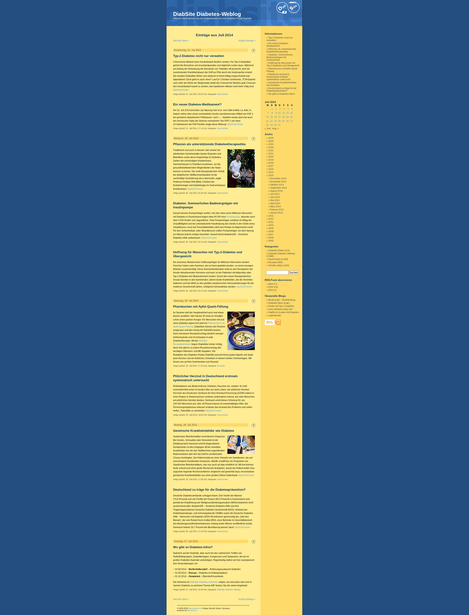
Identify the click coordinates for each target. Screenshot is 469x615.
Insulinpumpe (233, 216)
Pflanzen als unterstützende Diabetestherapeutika (209, 144)
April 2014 (275, 203)
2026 (271, 138)
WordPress (192, 610)
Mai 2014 (275, 200)
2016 (271, 169)
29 (271, 125)
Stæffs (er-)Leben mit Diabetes (283, 312)
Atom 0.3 (272, 284)
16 (275, 117)
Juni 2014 (275, 197)
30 (275, 125)
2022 (271, 150)
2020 (271, 156)
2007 (271, 234)
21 (267, 121)
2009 (271, 228)
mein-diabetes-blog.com (280, 309)
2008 (271, 231)
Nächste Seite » (181, 40)
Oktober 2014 (277, 184)
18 (283, 117)
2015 (271, 172)
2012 (271, 219)
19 (287, 117)
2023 (271, 147)
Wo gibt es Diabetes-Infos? (193, 547)
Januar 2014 (276, 212)
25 (283, 121)
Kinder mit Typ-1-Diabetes (281, 306)
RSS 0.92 (273, 287)
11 (283, 113)
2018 (271, 163)
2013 (271, 216)
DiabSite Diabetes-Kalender (204, 582)
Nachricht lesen (181, 90)
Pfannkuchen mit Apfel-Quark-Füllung (200, 306)
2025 (271, 141)
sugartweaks (274, 315)
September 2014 (278, 188)
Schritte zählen (275, 265)
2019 (271, 160)
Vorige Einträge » (247, 40)
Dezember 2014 (278, 178)
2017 (271, 166)
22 (271, 121)
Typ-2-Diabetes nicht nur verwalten (198, 56)
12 (287, 113)
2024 (271, 144)
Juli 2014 (274, 194)
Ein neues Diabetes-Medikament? (197, 104)
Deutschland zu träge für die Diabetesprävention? (209, 489)
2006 (271, 237)
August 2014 (276, 191)
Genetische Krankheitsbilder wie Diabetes (203, 430)
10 (279, 113)
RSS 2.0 (272, 290)
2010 (271, 225)
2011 (270, 222)
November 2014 (278, 181)
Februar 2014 (277, 209)
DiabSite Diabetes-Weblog (207, 14)
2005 (271, 240)
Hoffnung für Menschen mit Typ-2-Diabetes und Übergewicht (283, 64)
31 (279, 125)
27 (291, 121)
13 (291, 113)
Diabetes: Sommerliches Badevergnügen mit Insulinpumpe (280, 57)
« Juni (268, 128)
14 (267, 117)
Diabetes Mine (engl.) (279, 303)
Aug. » (275, 128)
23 (275, 121)
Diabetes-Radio (276, 250)
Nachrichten (222, 94)
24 (279, 121)
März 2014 (275, 206)
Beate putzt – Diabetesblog (281, 300)
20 (291, 117)
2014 (271, 175)
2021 (271, 153)
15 (271, 117)
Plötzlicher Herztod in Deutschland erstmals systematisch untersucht (278, 77)
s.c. (220, 117)
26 (287, 121)
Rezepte (221, 366)
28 (267, 125)
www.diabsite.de (195, 608)
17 (279, 117)
